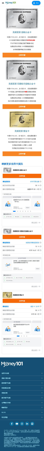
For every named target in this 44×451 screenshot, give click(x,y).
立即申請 (22, 176)
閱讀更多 (27, 207)
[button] (14, 211)
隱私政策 (10, 433)
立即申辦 (22, 55)
